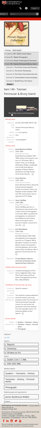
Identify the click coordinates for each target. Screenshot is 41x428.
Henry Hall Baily (20, 200)
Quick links (26, 8)
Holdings (8, 50)
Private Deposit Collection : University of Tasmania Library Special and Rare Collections (25, 261)
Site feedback (15, 417)
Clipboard (20, 8)
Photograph (22, 329)
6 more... (10, 84)
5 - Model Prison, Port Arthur (22, 81)
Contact (4, 416)
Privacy (27, 416)
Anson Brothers (20, 178)
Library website (34, 405)
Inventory (11, 348)
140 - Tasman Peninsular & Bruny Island (23, 64)
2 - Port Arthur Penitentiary (22, 71)
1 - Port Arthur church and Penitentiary (26, 67)
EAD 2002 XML (14, 363)
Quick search (17, 50)
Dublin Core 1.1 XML (17, 359)
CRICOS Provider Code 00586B (12, 414)
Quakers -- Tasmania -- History (28, 322)
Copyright (12, 416)
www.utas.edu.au (7, 407)
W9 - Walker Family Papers (22, 54)
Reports (11, 344)
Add (8, 338)
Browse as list (14, 352)
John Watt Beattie (21, 229)
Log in (34, 8)
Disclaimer (20, 416)
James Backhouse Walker (23, 149)
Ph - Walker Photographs (19, 57)
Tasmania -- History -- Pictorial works (19, 380)
